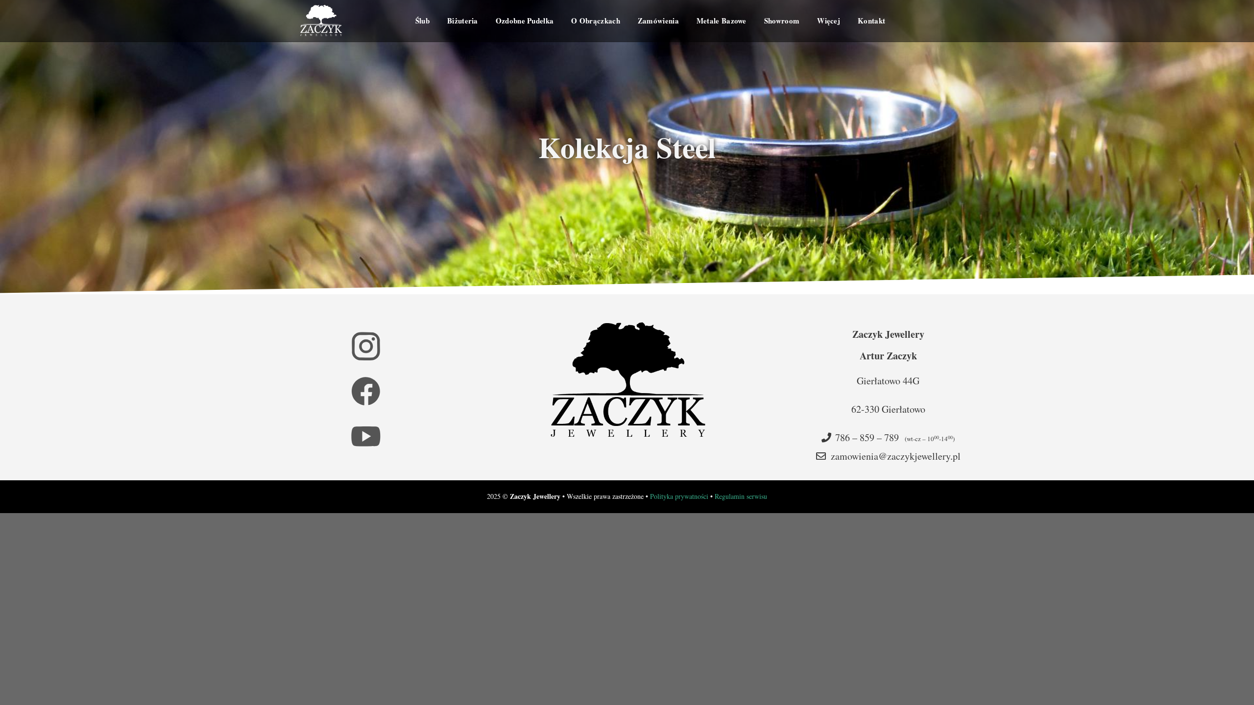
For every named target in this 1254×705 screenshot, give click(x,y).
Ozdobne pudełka (525, 20)
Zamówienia (658, 20)
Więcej (828, 20)
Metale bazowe (722, 20)
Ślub (422, 20)
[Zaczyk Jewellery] (321, 21)
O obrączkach (595, 20)
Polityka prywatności (679, 496)
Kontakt (871, 20)
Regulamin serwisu (741, 496)
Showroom (781, 20)
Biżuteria (462, 20)
